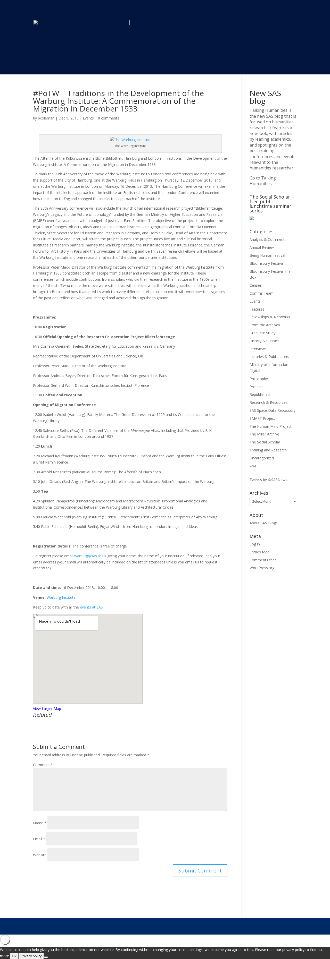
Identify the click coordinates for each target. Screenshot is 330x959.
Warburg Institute (61, 597)
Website (39, 854)
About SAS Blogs (264, 522)
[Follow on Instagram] (272, 926)
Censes (256, 285)
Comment (43, 764)
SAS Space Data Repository (272, 410)
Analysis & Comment (267, 239)
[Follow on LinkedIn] (282, 926)
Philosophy (259, 378)
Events (88, 118)
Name (39, 822)
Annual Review (262, 247)
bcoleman (46, 118)
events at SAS (91, 607)
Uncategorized (262, 458)
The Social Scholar (265, 442)
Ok (14, 956)
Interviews (258, 348)
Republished (260, 394)
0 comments (108, 118)
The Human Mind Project (271, 426)
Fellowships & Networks (270, 316)
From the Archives (265, 324)
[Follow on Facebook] (241, 926)
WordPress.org (262, 567)
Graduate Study (262, 332)
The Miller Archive (264, 434)
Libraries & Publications (269, 356)
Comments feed (263, 560)
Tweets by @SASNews (268, 479)
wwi (253, 466)
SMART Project (262, 418)
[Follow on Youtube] (262, 926)
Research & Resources (268, 402)
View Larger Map (47, 708)
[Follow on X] (251, 926)
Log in (255, 544)
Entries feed (259, 552)
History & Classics (264, 340)
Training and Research (268, 450)
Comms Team (262, 293)
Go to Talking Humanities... (263, 180)
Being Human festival (267, 255)
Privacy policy (31, 956)
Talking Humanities (268, 110)
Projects (256, 386)
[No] (46, 957)
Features (257, 309)
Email (39, 838)
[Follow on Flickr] (292, 926)
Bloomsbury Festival (267, 263)
